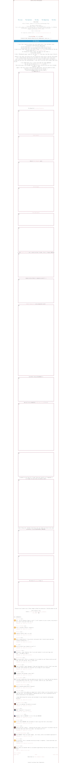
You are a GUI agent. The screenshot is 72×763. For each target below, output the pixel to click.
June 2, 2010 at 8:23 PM (22, 750)
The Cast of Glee (41, 402)
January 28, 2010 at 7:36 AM (23, 711)
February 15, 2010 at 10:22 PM (24, 743)
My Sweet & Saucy (20, 702)
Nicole (17, 738)
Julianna (39, 108)
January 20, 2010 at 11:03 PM (24, 682)
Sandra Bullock (24, 252)
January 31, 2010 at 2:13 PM (23, 717)
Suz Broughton (19, 677)
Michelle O (18, 650)
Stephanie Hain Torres (21, 684)
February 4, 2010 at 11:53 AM (24, 723)
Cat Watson (18, 664)
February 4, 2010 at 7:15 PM (23, 730)
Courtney (18, 637)
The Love (20, 19)
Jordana (41, 49)
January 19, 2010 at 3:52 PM (23, 629)
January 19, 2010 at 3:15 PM (23, 623)
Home (36, 754)
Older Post (55, 754)
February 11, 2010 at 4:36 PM (24, 736)
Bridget (18, 720)
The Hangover (37, 161)
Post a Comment (17, 752)
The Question (28, 19)
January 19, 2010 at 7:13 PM (23, 662)
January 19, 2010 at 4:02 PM (23, 642)
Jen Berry (18, 671)
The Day (37, 19)
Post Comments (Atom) (39, 756)
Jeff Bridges (36, 186)
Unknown (18, 631)
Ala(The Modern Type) (41, 50)
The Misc (54, 19)
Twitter (32, 46)
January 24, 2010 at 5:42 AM (23, 699)
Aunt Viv (18, 618)
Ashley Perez (19, 657)
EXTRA (38, 54)
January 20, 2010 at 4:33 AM (23, 669)
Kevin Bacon (36, 135)
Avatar (36, 580)
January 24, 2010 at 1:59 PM (23, 705)
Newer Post (16, 754)
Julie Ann (18, 690)
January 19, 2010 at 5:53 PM (23, 647)
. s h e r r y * (20, 714)
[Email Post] (38, 612)
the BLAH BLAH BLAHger (21, 733)
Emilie (17, 708)
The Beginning (45, 19)
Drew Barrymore (36, 212)
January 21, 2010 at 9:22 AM (23, 687)
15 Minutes (36, 41)
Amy (17, 644)
